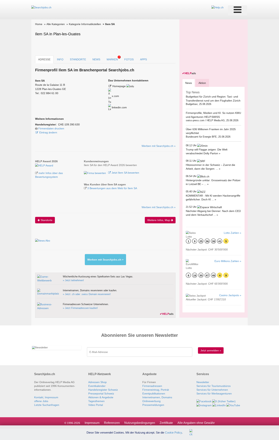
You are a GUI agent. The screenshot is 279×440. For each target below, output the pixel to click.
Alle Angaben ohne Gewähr (196, 422)
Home (38, 24)
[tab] (188, 83)
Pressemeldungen (153, 404)
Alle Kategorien (55, 24)
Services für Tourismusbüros (213, 385)
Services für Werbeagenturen (214, 393)
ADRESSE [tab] (44, 59)
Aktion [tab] (202, 82)
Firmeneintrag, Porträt (155, 389)
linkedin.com (119, 107)
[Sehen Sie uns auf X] (224, 401)
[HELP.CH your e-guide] (217, 7)
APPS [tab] (143, 59)
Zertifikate (166, 422)
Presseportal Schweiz (101, 393)
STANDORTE (78, 59)
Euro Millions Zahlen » (227, 261)
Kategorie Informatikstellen (85, 24)
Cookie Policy (173, 432)
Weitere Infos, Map (159, 220)
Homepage (119, 86)
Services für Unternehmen (212, 389)
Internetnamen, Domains (157, 397)
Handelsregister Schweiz (103, 389)
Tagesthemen (96, 401)
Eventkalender (97, 385)
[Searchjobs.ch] (41, 7)
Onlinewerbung (151, 401)
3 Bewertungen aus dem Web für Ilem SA (112, 188)
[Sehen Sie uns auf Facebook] (203, 401)
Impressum (92, 422)
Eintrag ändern (48, 132)
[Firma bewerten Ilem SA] (95, 172)
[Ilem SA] (44, 165)
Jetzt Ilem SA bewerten (125, 172)
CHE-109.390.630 (69, 124)
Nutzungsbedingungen (139, 422)
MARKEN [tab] (113, 58)
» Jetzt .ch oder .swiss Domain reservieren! (87, 294)
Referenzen (112, 422)
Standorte (46, 220)
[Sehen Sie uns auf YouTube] (233, 405)
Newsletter (202, 382)
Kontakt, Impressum (46, 397)
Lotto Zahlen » (232, 232)
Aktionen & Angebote (100, 397)
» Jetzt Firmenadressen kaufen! (80, 308)
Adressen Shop (97, 382)
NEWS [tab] (96, 59)
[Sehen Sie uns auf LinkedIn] (219, 405)
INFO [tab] (60, 59)
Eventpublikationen (153, 393)
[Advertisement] (210, 46)
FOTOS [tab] (129, 59)
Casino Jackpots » (230, 295)
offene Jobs (41, 401)
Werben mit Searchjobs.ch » (159, 145)
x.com (115, 96)
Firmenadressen (152, 385)
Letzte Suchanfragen (46, 404)
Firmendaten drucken (51, 128)
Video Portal (95, 404)
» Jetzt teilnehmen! (73, 280)
